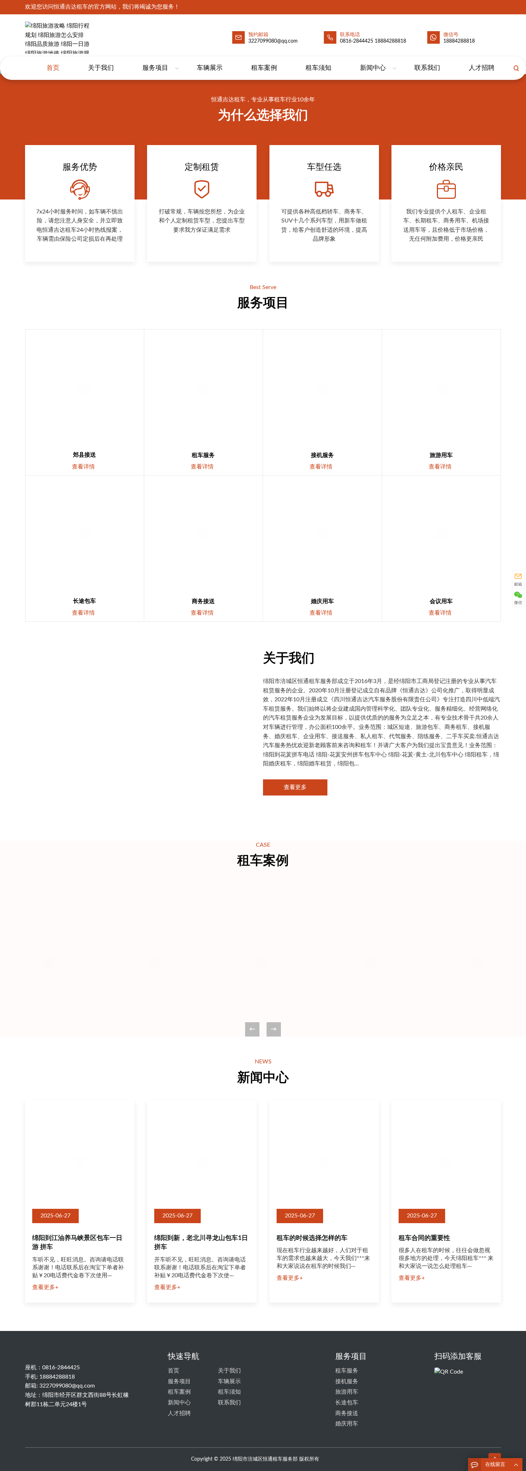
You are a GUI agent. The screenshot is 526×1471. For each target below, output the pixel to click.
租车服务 (203, 455)
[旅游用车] (441, 389)
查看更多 (295, 787)
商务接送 (203, 601)
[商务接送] (203, 535)
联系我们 (427, 68)
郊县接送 (84, 455)
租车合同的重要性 (424, 1238)
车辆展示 (210, 68)
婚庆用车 (322, 601)
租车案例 (264, 68)
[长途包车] (84, 535)
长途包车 (84, 601)
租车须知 (318, 68)
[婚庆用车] (322, 535)
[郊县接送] (84, 389)
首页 (53, 68)
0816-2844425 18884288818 (373, 41)
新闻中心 (373, 68)
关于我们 (101, 68)
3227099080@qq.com (67, 1386)
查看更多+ (45, 1287)
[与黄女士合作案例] (263, 962)
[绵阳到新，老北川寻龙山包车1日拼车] (202, 1161)
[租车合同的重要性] (446, 1161)
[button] (274, 1029)
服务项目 (155, 68)
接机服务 (322, 455)
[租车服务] (203, 389)
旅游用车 (441, 455)
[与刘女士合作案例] (477, 962)
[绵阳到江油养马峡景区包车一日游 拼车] (80, 1161)
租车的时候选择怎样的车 (312, 1238)
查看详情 (87, 467)
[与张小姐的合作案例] (48, 962)
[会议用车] (441, 535)
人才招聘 (482, 68)
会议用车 (441, 601)
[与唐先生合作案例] (155, 962)
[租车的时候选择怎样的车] (324, 1161)
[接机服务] (322, 389)
